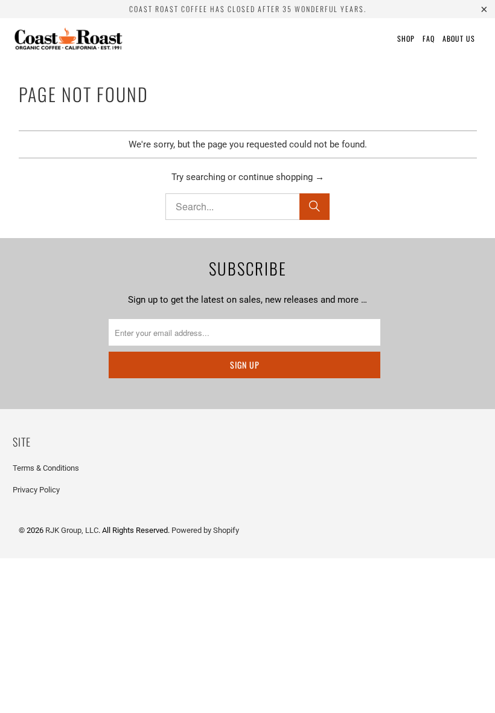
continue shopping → (281, 177)
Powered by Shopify (205, 530)
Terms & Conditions (46, 468)
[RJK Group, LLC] (68, 39)
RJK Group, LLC (71, 530)
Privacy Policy (36, 489)
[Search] (314, 206)
